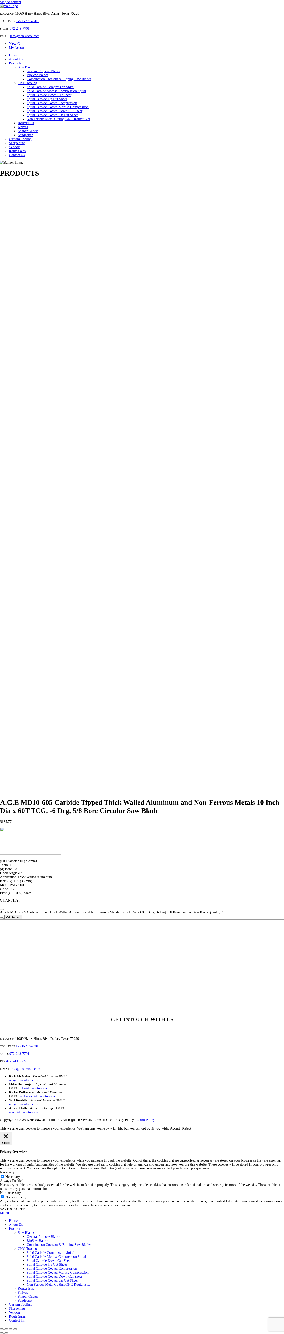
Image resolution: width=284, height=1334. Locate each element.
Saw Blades (26, 67)
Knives (23, 127)
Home (13, 55)
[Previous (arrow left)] (2, 1333)
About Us (16, 59)
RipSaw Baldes (37, 75)
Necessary (12, 1177)
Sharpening (17, 143)
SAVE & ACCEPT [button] (13, 1209)
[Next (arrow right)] (6, 1333)
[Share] (10, 1329)
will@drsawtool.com (23, 1104)
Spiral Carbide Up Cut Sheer (47, 99)
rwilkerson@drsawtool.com (38, 1096)
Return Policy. (145, 1120)
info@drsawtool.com (24, 36)
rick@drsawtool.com (23, 1080)
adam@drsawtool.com (24, 1112)
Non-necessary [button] (10, 1193)
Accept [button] (175, 1128)
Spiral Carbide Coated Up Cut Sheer (52, 115)
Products (15, 63)
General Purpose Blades (43, 71)
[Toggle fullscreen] (6, 1329)
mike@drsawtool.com (34, 1088)
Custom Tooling (20, 139)
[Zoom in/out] (2, 1329)
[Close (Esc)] (15, 1329)
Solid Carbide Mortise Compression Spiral (56, 91)
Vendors (14, 147)
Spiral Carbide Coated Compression (52, 103)
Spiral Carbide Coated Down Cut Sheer (54, 111)
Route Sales (17, 151)
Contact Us (17, 155)
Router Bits (26, 123)
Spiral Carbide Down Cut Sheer (49, 95)
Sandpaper (25, 135)
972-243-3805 (16, 1061)
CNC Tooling (27, 83)
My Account (17, 47)
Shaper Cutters (28, 131)
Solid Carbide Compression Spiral (50, 87)
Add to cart (13, 917)
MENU (5, 1213)
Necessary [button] (7, 1172)
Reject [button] (186, 1128)
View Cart (16, 43)
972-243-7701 (20, 28)
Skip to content (10, 2)
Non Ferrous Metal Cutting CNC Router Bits (58, 119)
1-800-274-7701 (27, 21)
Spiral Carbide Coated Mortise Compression (58, 107)
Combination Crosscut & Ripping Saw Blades (59, 79)
